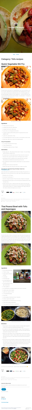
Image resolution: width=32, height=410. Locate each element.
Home (14, 54)
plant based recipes (23, 377)
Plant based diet (18, 377)
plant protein (28, 377)
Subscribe (3, 389)
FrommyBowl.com (5, 169)
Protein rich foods (7, 200)
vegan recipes (17, 200)
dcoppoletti (3, 376)
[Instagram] (5, 399)
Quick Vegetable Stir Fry (13, 64)
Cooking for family (4, 377)
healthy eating (13, 377)
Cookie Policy (15, 408)
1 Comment (3, 201)
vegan (14, 200)
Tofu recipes (11, 200)
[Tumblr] (3, 399)
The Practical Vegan (16, 27)
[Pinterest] (2, 399)
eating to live (9, 377)
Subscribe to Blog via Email (6, 383)
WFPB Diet (12, 378)
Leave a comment (4, 379)
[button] (22, 276)
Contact (17, 54)
